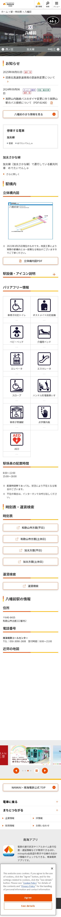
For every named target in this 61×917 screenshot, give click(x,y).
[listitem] (11, 174)
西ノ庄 (9, 49)
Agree (28, 897)
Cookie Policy (30, 882)
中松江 (51, 49)
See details (28, 905)
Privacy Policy (28, 886)
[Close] (52, 868)
